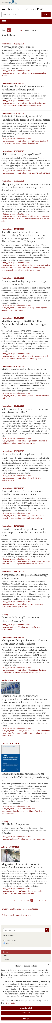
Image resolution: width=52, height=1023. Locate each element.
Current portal (11, 941)
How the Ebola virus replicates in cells (22, 454)
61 (45, 900)
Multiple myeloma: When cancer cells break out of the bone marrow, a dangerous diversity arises (25, 187)
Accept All (26, 1013)
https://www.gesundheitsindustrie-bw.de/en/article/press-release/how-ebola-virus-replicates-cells (21, 477)
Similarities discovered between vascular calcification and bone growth (23, 88)
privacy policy (9, 1003)
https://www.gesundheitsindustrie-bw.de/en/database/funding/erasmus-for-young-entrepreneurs (22, 627)
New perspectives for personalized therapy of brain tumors (24, 577)
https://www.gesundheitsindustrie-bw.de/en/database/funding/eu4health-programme (23, 837)
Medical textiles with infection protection (24, 369)
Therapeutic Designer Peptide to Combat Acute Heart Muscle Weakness (24, 642)
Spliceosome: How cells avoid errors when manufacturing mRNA (24, 411)
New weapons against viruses (17, 47)
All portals (9, 943)
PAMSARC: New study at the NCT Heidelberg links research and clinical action (25, 118)
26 (39, 900)
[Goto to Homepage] (23, 9)
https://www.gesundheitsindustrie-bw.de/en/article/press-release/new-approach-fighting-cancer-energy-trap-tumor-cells (24, 307)
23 (28, 900)
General (5, 952)
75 (21, 30)
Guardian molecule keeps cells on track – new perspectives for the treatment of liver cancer (24, 532)
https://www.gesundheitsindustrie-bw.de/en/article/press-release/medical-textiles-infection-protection (25, 395)
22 (24, 900)
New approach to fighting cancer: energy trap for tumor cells (23, 283)
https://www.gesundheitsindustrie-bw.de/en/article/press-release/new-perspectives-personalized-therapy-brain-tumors (22, 604)
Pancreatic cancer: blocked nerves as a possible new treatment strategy (22, 493)
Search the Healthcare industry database (21, 909)
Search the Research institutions (17, 915)
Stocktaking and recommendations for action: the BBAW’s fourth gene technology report (25, 777)
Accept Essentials (26, 1008)
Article (5, 956)
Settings (26, 1018)
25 (9, 30)
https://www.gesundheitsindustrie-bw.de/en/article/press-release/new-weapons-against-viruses (24, 73)
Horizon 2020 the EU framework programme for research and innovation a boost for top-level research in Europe (24, 699)
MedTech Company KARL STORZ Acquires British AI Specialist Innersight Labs (23, 324)
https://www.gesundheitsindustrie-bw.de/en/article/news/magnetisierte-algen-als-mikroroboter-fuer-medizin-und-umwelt (21, 891)
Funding (6, 959)
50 (15, 30)
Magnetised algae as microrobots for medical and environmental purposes (22, 866)
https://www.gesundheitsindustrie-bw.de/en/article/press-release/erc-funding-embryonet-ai (25, 171)
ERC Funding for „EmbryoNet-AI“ (21, 154)
